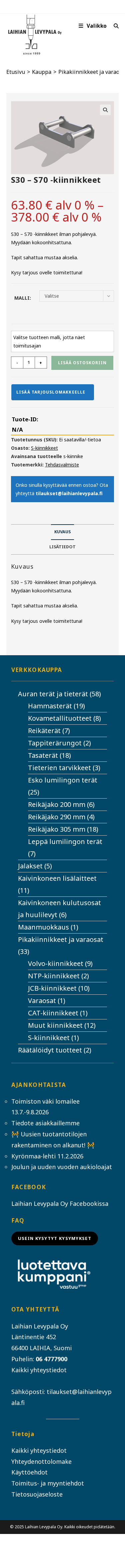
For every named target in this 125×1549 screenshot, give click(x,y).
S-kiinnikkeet (44, 448)
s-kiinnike (73, 456)
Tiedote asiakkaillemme (45, 1123)
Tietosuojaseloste (37, 1494)
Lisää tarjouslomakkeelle (51, 392)
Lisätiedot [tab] (62, 547)
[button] (105, 110)
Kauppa (41, 72)
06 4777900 (51, 1359)
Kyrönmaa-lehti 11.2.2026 (47, 1156)
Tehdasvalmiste (62, 464)
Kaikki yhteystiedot (39, 1370)
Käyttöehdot (29, 1472)
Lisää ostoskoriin (82, 363)
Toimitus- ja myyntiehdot (47, 1483)
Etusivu (15, 72)
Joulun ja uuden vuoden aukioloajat (61, 1167)
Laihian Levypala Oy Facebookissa (59, 1204)
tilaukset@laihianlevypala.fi (69, 493)
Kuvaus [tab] (62, 532)
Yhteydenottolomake (41, 1461)
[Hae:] (114, 25)
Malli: (22, 298)
